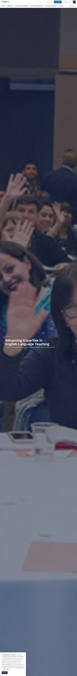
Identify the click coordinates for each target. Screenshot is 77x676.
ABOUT (38, 1)
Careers (3, 5)
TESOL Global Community (51, 5)
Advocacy (61, 5)
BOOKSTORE (49, 1)
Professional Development (21, 5)
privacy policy (17, 664)
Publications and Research (36, 5)
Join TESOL (58, 1)
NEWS (42, 1)
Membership (10, 5)
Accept (4, 672)
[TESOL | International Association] (17, 2)
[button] (74, 2)
